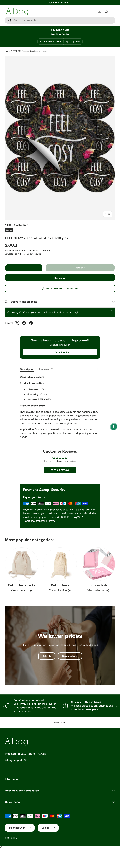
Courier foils (98, 585)
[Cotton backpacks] (21, 564)
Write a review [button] (60, 469)
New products (70, 656)
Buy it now (60, 277)
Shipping (22, 250)
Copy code (74, 41)
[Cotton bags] (59, 564)
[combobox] (60, 20)
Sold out (80, 267)
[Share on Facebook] (24, 323)
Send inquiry (62, 352)
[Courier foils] (98, 564)
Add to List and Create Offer (62, 288)
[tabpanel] (60, 408)
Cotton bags (60, 585)
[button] (114, 426)
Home (7, 51)
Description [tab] (27, 369)
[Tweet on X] (17, 323)
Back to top (60, 722)
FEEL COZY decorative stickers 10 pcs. (30, 51)
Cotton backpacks (21, 585)
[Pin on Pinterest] (31, 323)
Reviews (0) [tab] (46, 369)
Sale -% (47, 656)
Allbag (8, 224)
